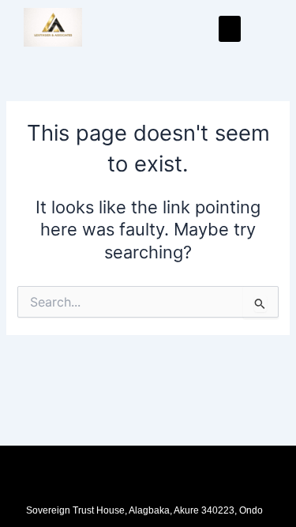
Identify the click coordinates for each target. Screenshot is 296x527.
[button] (230, 29)
